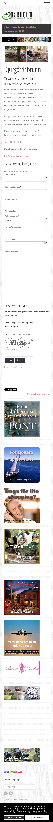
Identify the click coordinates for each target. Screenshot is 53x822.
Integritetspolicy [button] (40, 811)
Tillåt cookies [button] (37, 817)
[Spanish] (21, 772)
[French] (9, 772)
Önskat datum (11, 239)
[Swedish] (5, 772)
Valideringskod (11, 350)
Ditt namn (10, 175)
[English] (7, 772)
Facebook (6, 793)
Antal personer (12, 216)
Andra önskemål (11, 252)
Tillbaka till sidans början (38, 394)
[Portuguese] (16, 772)
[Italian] (14, 772)
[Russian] (18, 772)
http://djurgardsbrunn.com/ (16, 156)
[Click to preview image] (26, 54)
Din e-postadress (13, 187)
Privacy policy (10, 367)
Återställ (19, 360)
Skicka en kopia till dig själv (18, 335)
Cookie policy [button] (23, 811)
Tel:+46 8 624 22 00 (13, 142)
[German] (12, 772)
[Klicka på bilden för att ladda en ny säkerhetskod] (18, 342)
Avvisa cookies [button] (14, 817)
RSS (11, 793)
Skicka (9, 360)
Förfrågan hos (10, 211)
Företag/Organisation (13, 227)
